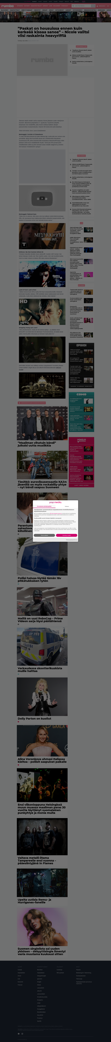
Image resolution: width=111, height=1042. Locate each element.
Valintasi (67, 506)
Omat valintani (44, 535)
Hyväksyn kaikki (67, 535)
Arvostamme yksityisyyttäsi (44, 506)
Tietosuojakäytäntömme (71, 539)
